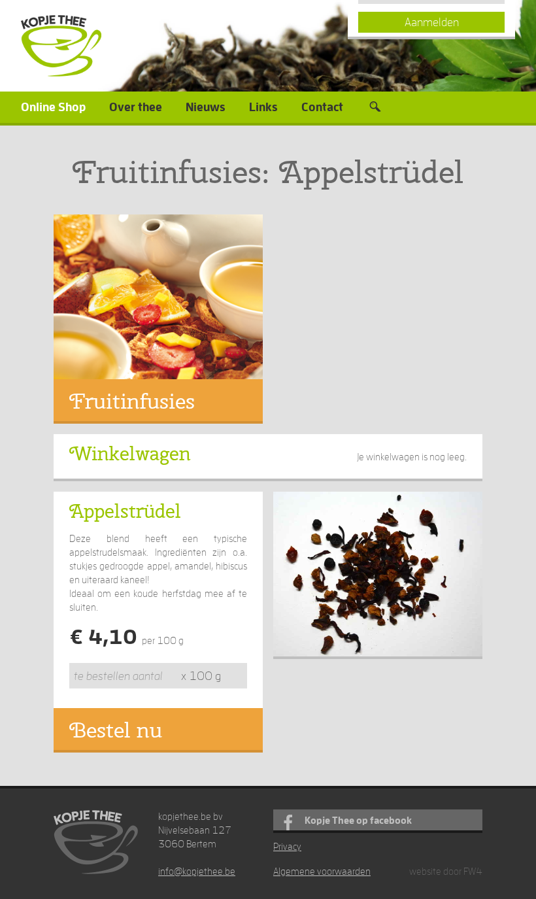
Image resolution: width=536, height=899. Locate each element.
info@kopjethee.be (196, 871)
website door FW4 (445, 871)
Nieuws (206, 107)
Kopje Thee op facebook (358, 820)
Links (263, 107)
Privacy (287, 846)
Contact (322, 107)
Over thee (135, 107)
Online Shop (53, 107)
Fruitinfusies (132, 401)
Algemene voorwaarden (322, 871)
